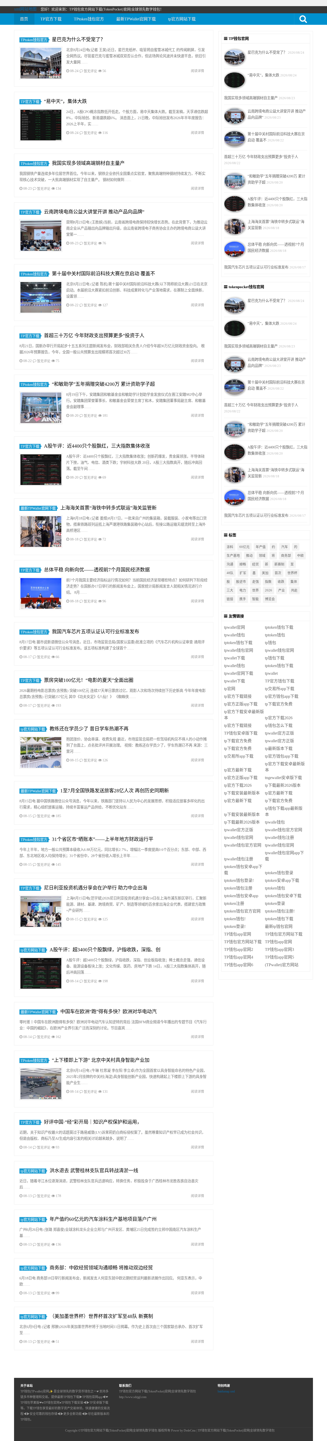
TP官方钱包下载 (279, 681)
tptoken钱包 (275, 635)
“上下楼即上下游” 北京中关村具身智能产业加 (100, 1060)
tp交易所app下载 (279, 688)
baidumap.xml (226, 1391)
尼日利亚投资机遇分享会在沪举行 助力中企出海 (95, 888)
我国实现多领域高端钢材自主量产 (88, 163)
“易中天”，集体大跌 (65, 101)
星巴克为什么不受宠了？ (78, 39)
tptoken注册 (234, 903)
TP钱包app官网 (237, 934)
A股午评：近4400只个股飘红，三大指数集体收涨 (97, 446)
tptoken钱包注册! (280, 911)
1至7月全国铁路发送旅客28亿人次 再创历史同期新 (114, 790)
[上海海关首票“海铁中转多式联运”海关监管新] (40, 532)
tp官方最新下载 (238, 770)
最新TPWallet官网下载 (136, 19)
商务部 (286, 555)
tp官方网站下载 (182, 19)
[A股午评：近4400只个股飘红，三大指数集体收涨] (40, 470)
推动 (249, 555)
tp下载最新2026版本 (283, 785)
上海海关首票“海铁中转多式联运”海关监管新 (108, 508)
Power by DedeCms (183, 1430)
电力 (242, 590)
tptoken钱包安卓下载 (283, 896)
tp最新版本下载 (279, 748)
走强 (255, 581)
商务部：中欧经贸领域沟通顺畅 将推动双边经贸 (101, 1267)
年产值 (261, 547)
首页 (24, 19)
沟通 (230, 564)
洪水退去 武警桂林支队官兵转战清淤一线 (94, 1170)
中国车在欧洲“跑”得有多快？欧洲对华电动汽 (108, 1011)
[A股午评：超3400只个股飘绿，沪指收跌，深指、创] (40, 974)
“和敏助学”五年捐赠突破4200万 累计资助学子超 (103, 384)
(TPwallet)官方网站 (281, 965)
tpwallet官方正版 (279, 733)
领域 (262, 555)
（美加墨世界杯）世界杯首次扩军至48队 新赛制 (101, 1316)
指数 (268, 581)
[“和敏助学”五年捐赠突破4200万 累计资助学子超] (40, 408)
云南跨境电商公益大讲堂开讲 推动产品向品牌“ (94, 212)
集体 (293, 581)
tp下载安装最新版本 (242, 793)
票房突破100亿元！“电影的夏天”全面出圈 (88, 680)
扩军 (243, 573)
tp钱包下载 (274, 658)
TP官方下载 (51, 19)
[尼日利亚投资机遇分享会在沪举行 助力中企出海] (40, 912)
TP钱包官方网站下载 (283, 934)
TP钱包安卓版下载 (241, 733)
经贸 (255, 564)
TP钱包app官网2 (238, 949)
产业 (281, 590)
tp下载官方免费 (279, 704)
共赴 (294, 590)
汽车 (284, 547)
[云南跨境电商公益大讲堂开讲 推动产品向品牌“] (40, 236)
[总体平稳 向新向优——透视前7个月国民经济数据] (40, 594)
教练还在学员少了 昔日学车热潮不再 (89, 728)
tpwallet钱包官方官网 (283, 830)
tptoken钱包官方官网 (242, 911)
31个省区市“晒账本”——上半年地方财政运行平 (102, 839)
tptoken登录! (235, 926)
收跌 (281, 581)
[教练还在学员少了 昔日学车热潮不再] (40, 753)
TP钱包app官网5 (279, 957)
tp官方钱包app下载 (281, 696)
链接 (230, 599)
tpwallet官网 (234, 627)
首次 (278, 573)
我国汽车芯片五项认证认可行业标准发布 (95, 631)
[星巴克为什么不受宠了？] (40, 64)
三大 (230, 590)
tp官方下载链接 (238, 696)
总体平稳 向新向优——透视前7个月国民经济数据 (97, 569)
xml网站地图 (25, 9)
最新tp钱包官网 (279, 926)
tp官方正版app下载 (241, 704)
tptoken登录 (275, 903)
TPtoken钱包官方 (89, 19)
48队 (230, 573)
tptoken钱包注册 (238, 888)
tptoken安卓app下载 (282, 880)
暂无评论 (90, 71)
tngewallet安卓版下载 (283, 777)
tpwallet (271, 673)
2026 (268, 590)
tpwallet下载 (234, 658)
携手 (242, 599)
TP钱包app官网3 (279, 949)
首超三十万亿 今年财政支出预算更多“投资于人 (94, 335)
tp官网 (229, 688)
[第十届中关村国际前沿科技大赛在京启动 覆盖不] (40, 298)
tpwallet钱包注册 (279, 837)
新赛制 (279, 564)
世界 (255, 590)
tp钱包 (270, 642)
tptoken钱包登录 (279, 873)
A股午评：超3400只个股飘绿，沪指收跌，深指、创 (105, 949)
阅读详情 (197, 71)
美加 (265, 573)
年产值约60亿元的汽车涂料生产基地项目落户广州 (103, 1219)
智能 (255, 599)
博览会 (270, 599)
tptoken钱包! (235, 919)
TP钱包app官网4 (238, 957)
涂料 (230, 547)
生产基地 (233, 555)
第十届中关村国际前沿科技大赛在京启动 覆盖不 (103, 273)
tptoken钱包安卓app (241, 896)
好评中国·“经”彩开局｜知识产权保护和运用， (93, 1122)
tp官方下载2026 (279, 718)
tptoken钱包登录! (239, 880)
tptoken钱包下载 (279, 627)
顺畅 (242, 564)
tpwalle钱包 (275, 822)
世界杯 (292, 573)
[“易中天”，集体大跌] (40, 126)
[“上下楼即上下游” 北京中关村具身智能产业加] (40, 1084)
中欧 (300, 555)
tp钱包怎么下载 (279, 725)
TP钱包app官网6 (238, 965)
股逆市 (241, 581)
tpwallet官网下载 (238, 673)
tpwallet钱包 (234, 635)
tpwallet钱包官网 (238, 650)
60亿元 (244, 547)
